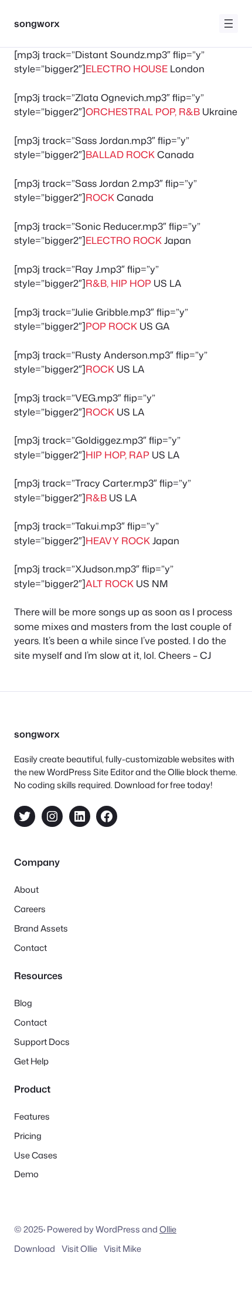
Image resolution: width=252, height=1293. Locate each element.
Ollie (167, 1229)
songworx (37, 23)
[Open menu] (228, 23)
